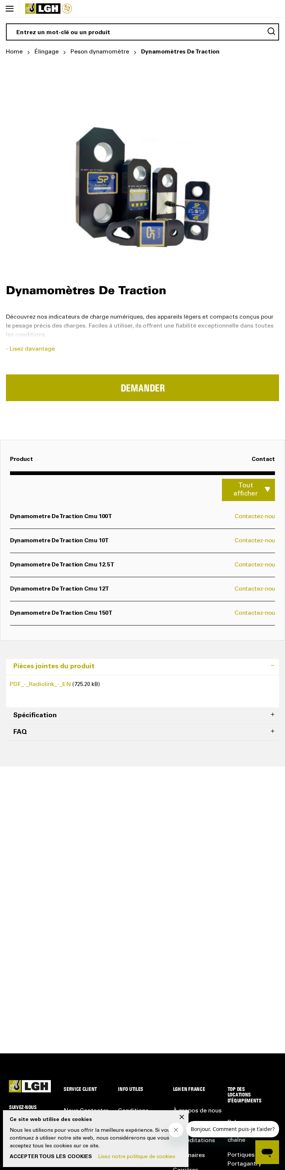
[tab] (142, 667)
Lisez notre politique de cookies (136, 1157)
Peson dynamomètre (100, 52)
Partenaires (189, 1155)
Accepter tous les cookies (51, 1157)
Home (14, 52)
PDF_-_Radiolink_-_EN (41, 685)
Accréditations (194, 1141)
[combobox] (142, 31)
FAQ (20, 732)
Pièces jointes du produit (54, 666)
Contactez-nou (255, 517)
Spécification (35, 715)
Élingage (47, 52)
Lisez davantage (32, 349)
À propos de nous (197, 1111)
